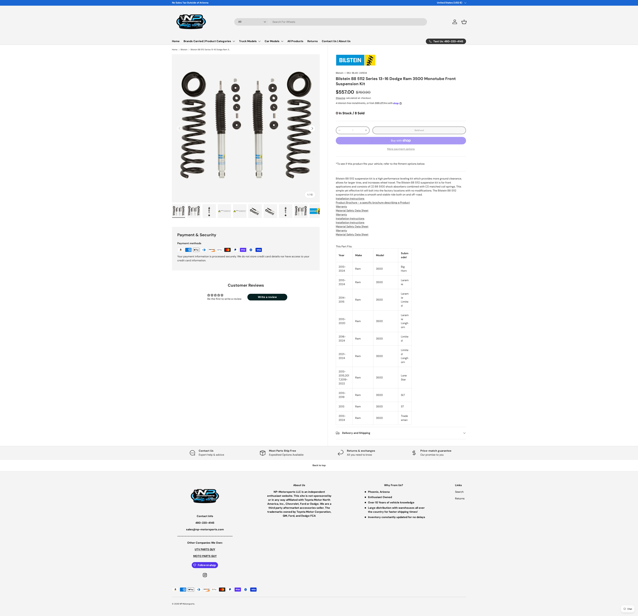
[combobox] (330, 22)
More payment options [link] (401, 149)
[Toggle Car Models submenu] (282, 41)
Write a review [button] (267, 297)
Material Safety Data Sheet (352, 210)
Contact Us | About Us (336, 41)
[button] (464, 21)
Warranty (341, 206)
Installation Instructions (350, 198)
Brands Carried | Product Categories (207, 41)
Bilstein (184, 49)
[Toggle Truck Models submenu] (259, 41)
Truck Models (248, 41)
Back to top (319, 465)
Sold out (419, 130)
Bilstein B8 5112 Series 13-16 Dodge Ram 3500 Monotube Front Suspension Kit (210, 49)
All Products (295, 41)
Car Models (272, 41)
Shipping (340, 97)
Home (176, 41)
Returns (312, 41)
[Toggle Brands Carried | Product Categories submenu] (234, 41)
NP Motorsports (187, 604)
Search (459, 492)
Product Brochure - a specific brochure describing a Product (373, 202)
